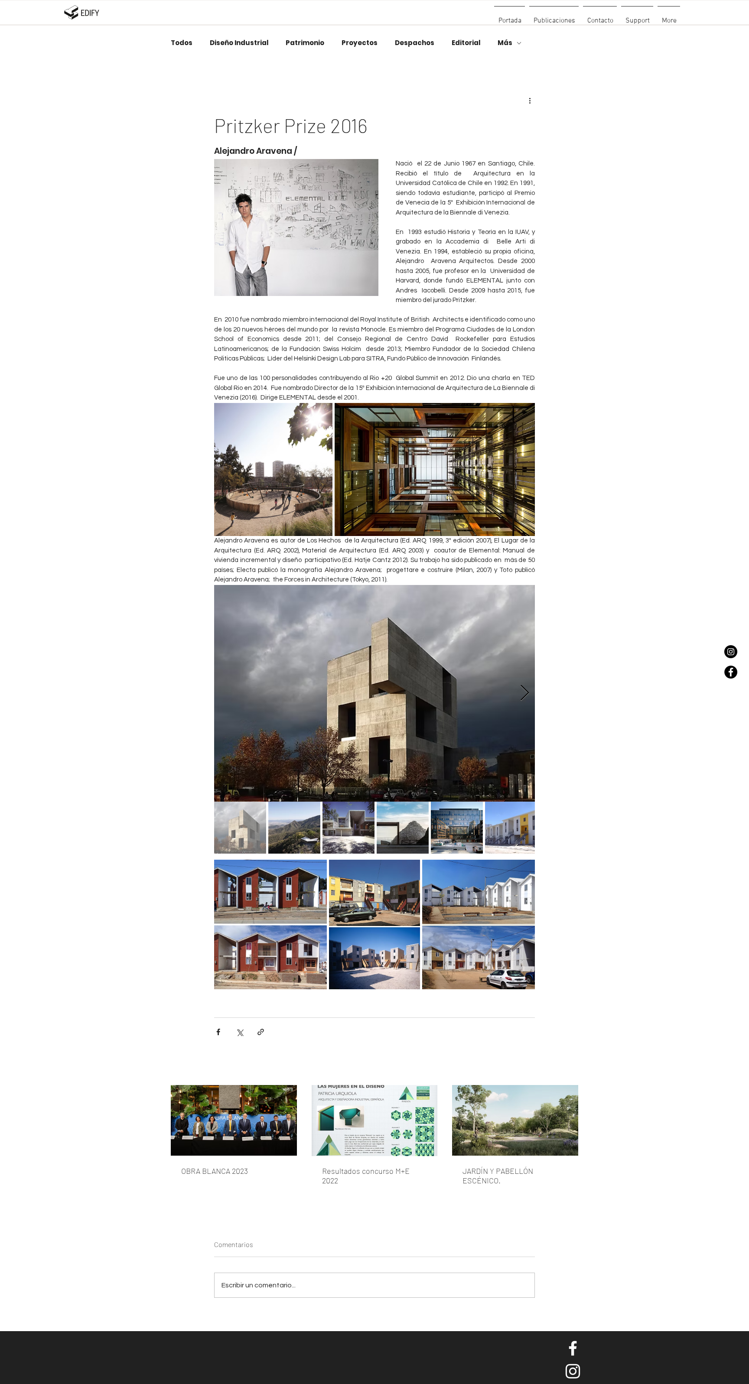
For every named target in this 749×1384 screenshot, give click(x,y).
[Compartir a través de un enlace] (261, 1032)
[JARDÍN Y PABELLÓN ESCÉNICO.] (515, 1120)
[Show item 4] (403, 828)
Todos (181, 43)
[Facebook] (730, 672)
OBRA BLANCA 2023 (214, 1171)
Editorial (466, 43)
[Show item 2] (294, 828)
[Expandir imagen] (273, 469)
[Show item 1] (240, 828)
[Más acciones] (529, 100)
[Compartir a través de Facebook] (218, 1032)
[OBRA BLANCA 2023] (234, 1120)
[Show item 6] (511, 828)
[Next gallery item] (525, 693)
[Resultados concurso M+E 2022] (375, 1120)
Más (505, 43)
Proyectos (360, 43)
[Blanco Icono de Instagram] (573, 1371)
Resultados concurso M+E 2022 (366, 1175)
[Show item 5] (457, 828)
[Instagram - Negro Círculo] (730, 651)
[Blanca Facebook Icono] (573, 1348)
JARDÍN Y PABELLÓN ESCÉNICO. (497, 1175)
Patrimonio (305, 43)
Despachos (414, 43)
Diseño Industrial (239, 43)
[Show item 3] (348, 828)
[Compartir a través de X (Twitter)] (239, 1032)
